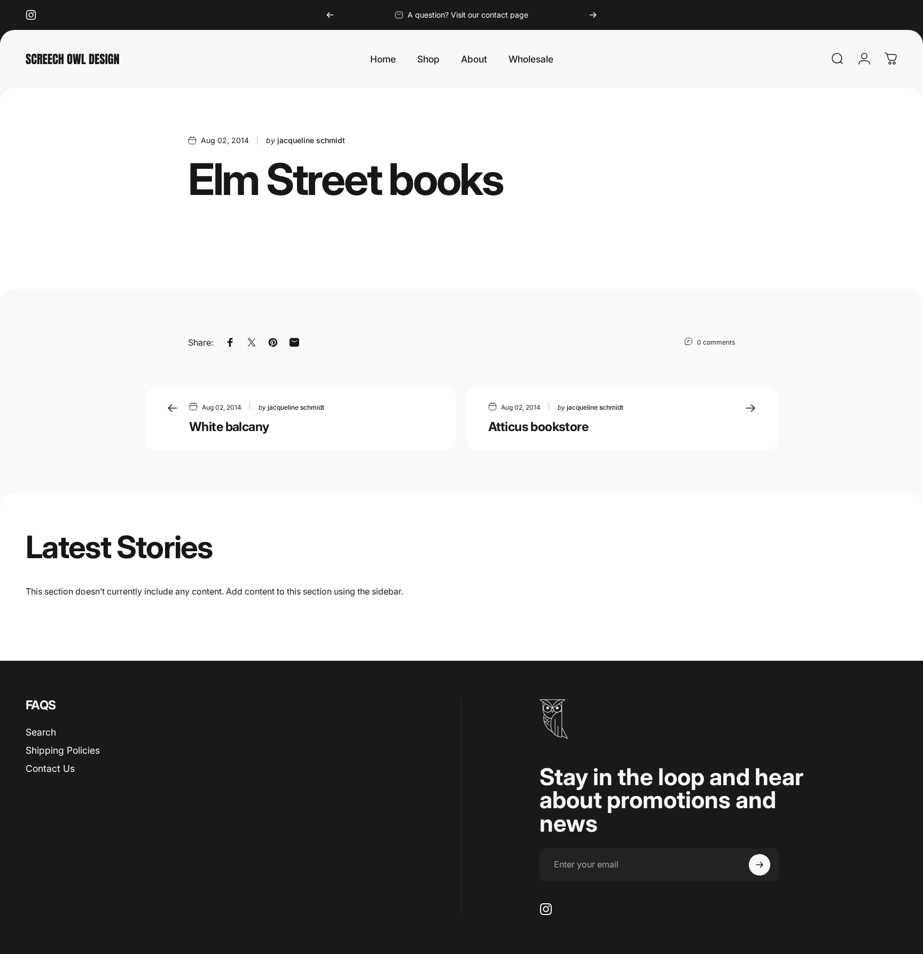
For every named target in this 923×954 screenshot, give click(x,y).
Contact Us (50, 768)
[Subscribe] (759, 864)
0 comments (716, 342)
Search (41, 732)
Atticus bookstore (538, 426)
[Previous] (330, 15)
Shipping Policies (63, 750)
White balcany (229, 426)
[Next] (593, 15)
